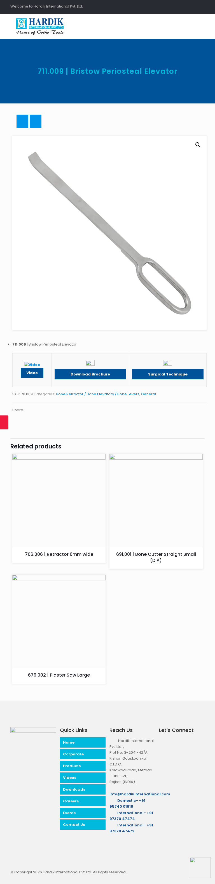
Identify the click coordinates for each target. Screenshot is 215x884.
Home (68, 742)
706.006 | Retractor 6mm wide (59, 554)
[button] (198, 145)
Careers (71, 801)
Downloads (74, 789)
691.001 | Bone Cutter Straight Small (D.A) (156, 557)
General (148, 394)
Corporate (73, 754)
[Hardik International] (40, 26)
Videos (69, 777)
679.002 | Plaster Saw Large (59, 675)
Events (69, 813)
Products (72, 766)
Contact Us (74, 824)
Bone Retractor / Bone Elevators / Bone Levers (97, 394)
